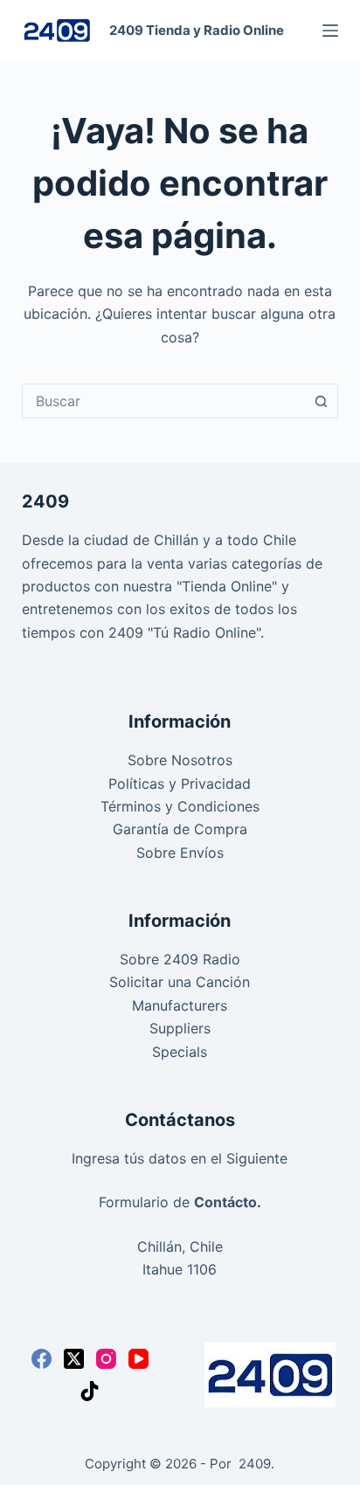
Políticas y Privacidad (179, 783)
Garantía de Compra (180, 829)
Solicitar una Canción (179, 982)
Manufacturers (179, 1005)
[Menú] (330, 30)
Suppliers (180, 1028)
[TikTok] (90, 1391)
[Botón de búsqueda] (320, 401)
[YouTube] (138, 1359)
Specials (179, 1051)
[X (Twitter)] (74, 1359)
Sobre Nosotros (180, 760)
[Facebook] (41, 1359)
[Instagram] (106, 1359)
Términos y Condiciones (180, 806)
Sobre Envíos (180, 852)
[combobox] (164, 400)
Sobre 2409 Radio (180, 959)
